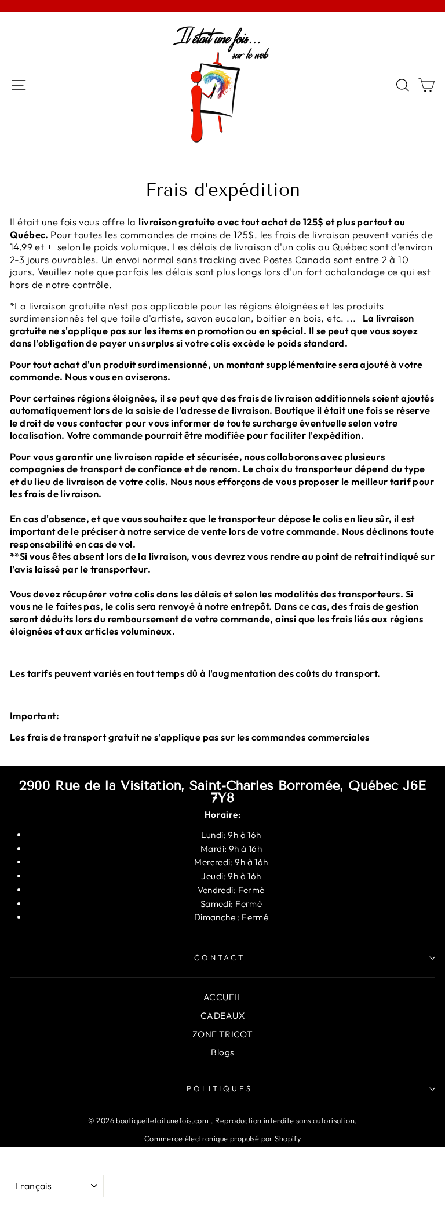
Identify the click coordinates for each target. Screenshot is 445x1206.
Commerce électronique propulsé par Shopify (222, 1138)
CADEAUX (222, 1015)
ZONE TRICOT (222, 1034)
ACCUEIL (222, 997)
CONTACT (220, 957)
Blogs (222, 1052)
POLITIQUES (220, 1088)
